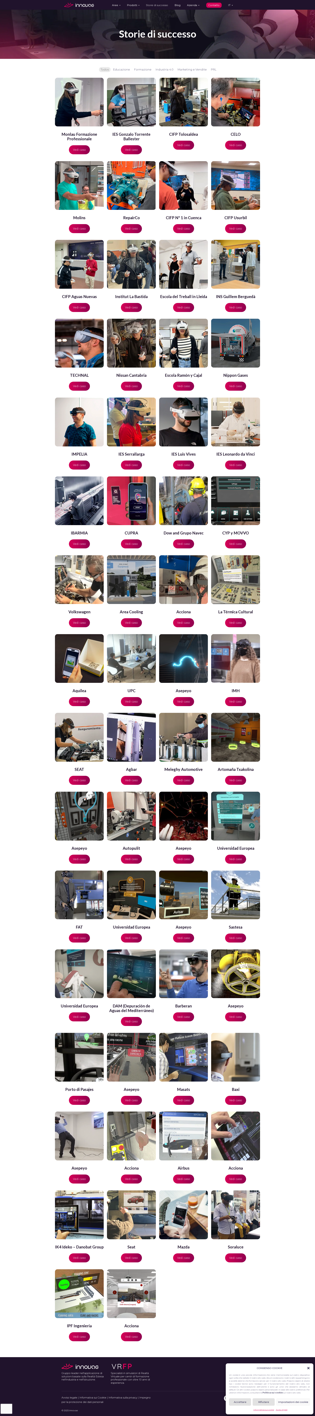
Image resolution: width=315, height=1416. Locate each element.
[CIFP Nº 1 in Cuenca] (183, 185)
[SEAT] (79, 737)
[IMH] (235, 658)
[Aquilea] (79, 658)
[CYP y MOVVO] (235, 500)
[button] (308, 1368)
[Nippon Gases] (235, 343)
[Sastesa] (235, 895)
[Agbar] (131, 737)
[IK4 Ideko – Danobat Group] (79, 1214)
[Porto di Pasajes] (79, 1057)
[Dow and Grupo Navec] (183, 500)
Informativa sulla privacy (122, 1397)
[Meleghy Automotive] (183, 737)
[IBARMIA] (79, 500)
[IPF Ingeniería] (79, 1293)
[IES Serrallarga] (131, 422)
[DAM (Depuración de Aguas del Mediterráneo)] (131, 973)
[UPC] (131, 658)
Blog (177, 5)
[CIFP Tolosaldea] (183, 102)
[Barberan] (183, 973)
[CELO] (235, 102)
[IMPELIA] (79, 422)
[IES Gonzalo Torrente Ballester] (131, 102)
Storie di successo (157, 5)
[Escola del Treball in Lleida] (183, 264)
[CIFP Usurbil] (235, 185)
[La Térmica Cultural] (235, 579)
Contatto (214, 5)
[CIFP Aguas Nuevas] (79, 264)
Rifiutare (263, 1402)
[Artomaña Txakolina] (235, 737)
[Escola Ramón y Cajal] (183, 343)
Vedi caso (79, 149)
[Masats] (183, 1057)
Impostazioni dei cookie (293, 1402)
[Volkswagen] (79, 579)
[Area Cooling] (131, 579)
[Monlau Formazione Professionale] (79, 102)
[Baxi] (235, 1057)
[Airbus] (183, 1136)
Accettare (240, 1402)
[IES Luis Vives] (183, 422)
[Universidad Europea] (235, 816)
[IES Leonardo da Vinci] (235, 422)
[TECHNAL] (79, 343)
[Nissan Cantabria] (131, 343)
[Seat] (131, 1214)
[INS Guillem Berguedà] (235, 264)
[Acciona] (183, 579)
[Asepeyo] (183, 658)
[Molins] (79, 185)
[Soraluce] (235, 1214)
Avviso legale (281, 1409)
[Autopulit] (131, 816)
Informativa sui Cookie (92, 1397)
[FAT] (79, 895)
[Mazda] (183, 1214)
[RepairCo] (131, 185)
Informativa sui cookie (263, 1409)
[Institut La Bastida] (131, 264)
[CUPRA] (131, 500)
